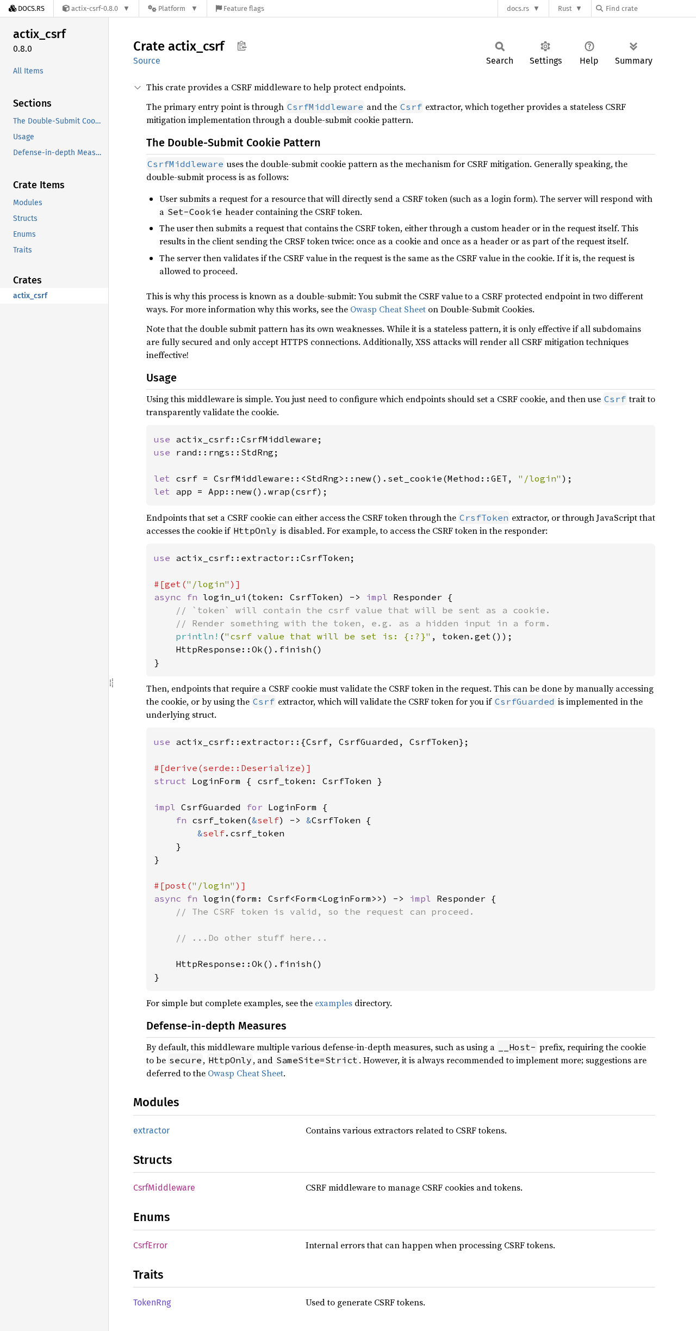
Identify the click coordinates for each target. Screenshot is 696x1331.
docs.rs (518, 8)
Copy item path (242, 45)
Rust (565, 8)
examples (333, 1003)
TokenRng (152, 1302)
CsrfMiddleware (164, 1187)
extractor (151, 1130)
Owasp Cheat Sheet (388, 309)
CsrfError (150, 1245)
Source (146, 61)
